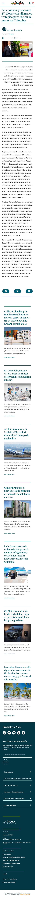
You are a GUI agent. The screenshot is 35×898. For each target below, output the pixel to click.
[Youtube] (14, 732)
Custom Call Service (11, 785)
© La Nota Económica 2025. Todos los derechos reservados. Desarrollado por (18, 893)
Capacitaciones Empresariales (14, 798)
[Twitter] (9, 732)
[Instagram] (18, 732)
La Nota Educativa (10, 805)
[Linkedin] (23, 732)
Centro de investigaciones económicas (17, 779)
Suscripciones (8, 772)
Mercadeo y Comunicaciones (13, 792)
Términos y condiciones (10, 879)
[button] (3, 3)
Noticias (11, 34)
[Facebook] (4, 732)
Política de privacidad (9, 882)
